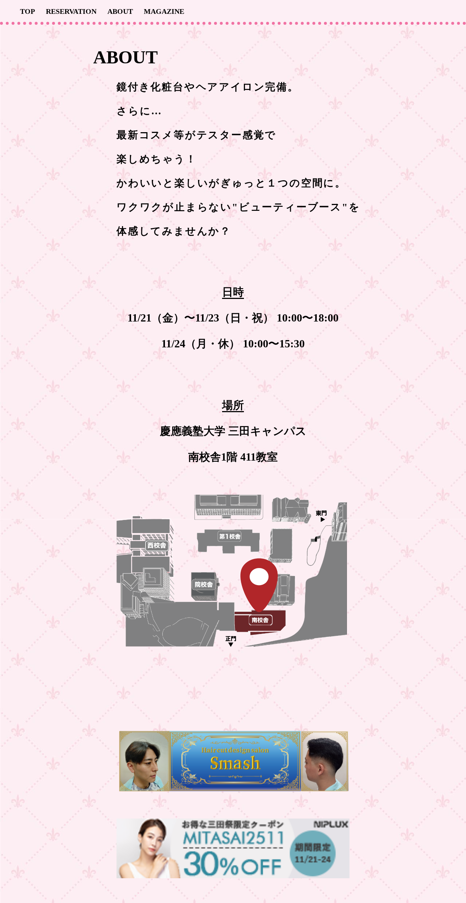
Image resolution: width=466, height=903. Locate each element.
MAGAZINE (164, 11)
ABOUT (120, 11)
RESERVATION (71, 11)
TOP (27, 11)
